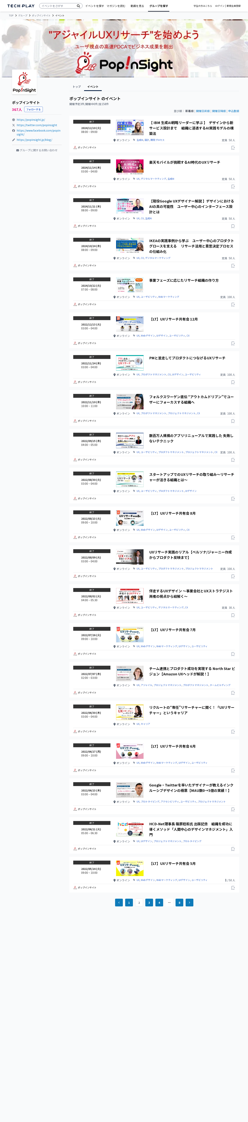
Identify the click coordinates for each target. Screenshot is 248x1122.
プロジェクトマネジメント (182, 413)
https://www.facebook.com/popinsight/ (38, 132)
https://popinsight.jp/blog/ (34, 140)
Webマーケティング (168, 296)
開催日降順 (219, 111)
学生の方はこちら (203, 5)
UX (138, 178)
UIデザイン (162, 335)
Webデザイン (148, 335)
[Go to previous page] (119, 902)
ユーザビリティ (149, 296)
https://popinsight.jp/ (31, 120)
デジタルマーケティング (153, 178)
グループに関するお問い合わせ (39, 150)
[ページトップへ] (20, 5)
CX (142, 218)
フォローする (33, 109)
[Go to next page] (189, 902)
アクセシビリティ (170, 801)
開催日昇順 (203, 111)
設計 (147, 139)
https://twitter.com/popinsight (37, 125)
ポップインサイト (41, 15)
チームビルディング (220, 685)
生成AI (140, 139)
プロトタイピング (150, 801)
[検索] (78, 5)
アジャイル (146, 685)
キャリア (145, 723)
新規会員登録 (234, 5)
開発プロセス (157, 139)
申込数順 (233, 111)
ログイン (220, 5)
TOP (11, 15)
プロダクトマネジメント (153, 374)
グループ (22, 15)
